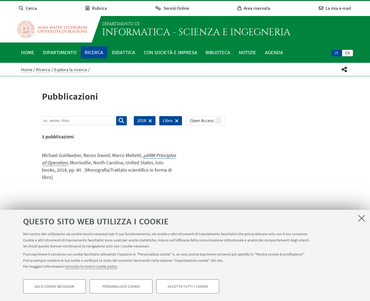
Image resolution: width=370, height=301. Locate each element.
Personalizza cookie (121, 286)
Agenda (274, 52)
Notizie (247, 52)
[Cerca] (121, 120)
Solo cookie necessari (54, 286)
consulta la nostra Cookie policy (91, 266)
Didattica (123, 52)
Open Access (202, 120)
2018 (140, 121)
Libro (166, 121)
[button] (344, 69)
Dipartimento (59, 52)
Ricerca (94, 52)
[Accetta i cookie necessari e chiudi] (361, 218)
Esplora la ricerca (70, 70)
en (347, 52)
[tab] (336, 53)
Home (27, 52)
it (336, 52)
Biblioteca (218, 52)
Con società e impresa (170, 52)
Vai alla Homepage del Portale (52, 29)
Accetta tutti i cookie (188, 286)
